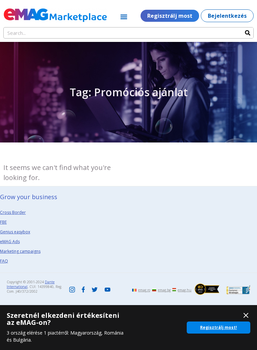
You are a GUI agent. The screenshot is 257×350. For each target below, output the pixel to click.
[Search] (247, 32)
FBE (3, 222)
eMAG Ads (10, 241)
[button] (124, 16)
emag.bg (164, 290)
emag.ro (144, 290)
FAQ (4, 261)
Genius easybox (15, 232)
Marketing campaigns (20, 251)
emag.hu (184, 290)
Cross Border (13, 212)
